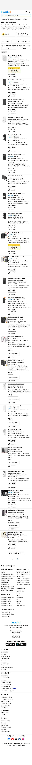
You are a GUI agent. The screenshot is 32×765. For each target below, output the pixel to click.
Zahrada (19, 601)
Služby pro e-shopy (5, 701)
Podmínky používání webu (19, 745)
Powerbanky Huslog (6, 601)
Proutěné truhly (5, 582)
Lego (18, 599)
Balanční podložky (5, 580)
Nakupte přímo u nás (6, 682)
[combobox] (16, 15)
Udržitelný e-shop (5, 731)
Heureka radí (4, 680)
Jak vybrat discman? (6, 616)
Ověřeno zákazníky (5, 721)
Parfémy (19, 593)
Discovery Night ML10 (22, 576)
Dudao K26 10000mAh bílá (15, 56)
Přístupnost (4, 669)
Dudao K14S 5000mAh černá (15, 317)
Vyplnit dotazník (16, 638)
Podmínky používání (6, 656)
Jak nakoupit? (4, 676)
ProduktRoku (4, 725)
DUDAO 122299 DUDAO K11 (15, 135)
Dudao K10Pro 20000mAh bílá (15, 80)
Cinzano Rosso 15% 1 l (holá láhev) (24, 574)
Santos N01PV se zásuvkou (23, 584)
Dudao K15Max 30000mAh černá (16, 278)
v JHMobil (10, 350)
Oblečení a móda (21, 605)
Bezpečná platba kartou (7, 688)
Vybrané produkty (22, 570)
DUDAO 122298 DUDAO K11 (15, 430)
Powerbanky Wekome (6, 605)
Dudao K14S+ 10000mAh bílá (15, 117)
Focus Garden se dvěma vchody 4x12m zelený (24, 580)
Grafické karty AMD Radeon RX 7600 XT (8, 588)
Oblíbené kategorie (7, 570)
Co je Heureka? (4, 652)
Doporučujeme (21, 589)
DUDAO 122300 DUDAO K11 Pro (16, 213)
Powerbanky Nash (5, 603)
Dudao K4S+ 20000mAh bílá (15, 447)
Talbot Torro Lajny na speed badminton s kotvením (24, 582)
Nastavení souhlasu (6, 684)
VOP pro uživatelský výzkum (8, 691)
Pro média (3, 661)
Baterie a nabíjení (16, 19)
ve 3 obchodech (12, 94)
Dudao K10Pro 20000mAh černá (16, 99)
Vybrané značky (5, 594)
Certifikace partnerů (6, 727)
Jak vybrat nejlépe (6, 610)
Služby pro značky (5, 706)
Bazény (18, 595)
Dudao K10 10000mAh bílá (15, 406)
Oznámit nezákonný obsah (7, 667)
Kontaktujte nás (16, 632)
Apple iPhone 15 (20, 591)
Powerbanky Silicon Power (7, 597)
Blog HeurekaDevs (5, 665)
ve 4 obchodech (12, 170)
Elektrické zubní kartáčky (7, 574)
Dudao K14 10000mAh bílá (15, 532)
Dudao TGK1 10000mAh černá (15, 360)
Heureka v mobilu (5, 678)
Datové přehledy (5, 708)
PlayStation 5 (20, 597)
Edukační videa (4, 712)
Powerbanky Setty (5, 599)
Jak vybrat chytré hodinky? (7, 614)
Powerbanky (24, 19)
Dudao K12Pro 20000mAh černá (16, 154)
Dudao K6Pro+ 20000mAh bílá (16, 337)
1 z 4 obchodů (11, 74)
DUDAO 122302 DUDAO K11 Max (16, 193)
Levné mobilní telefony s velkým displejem (8, 586)
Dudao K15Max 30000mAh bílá (16, 471)
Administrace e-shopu (6, 697)
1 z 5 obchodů (11, 251)
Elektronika (9, 19)
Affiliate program (5, 710)
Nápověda (3, 714)
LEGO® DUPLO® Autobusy (7, 590)
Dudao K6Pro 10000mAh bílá (15, 490)
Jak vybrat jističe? (5, 612)
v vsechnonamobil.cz (13, 396)
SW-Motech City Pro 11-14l (23, 572)
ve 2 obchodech (12, 129)
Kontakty (3, 654)
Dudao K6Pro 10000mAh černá (16, 257)
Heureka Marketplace (6, 703)
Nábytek (19, 603)
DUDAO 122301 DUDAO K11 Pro (16, 384)
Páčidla (3, 572)
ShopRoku (3, 723)
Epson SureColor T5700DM (23, 578)
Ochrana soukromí (5, 686)
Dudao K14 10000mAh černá (15, 233)
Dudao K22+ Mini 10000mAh (15, 176)
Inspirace (3, 729)
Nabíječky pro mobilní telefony (8, 576)
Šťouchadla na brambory (7, 578)
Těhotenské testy (5, 584)
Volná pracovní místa (6, 658)
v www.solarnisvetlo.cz (13, 522)
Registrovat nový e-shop (7, 699)
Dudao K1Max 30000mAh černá (16, 510)
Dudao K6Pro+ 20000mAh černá (16, 298)
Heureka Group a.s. (18, 743)
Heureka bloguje (5, 663)
